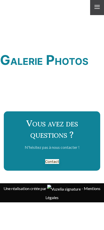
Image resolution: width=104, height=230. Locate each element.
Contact (52, 161)
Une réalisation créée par (25, 188)
